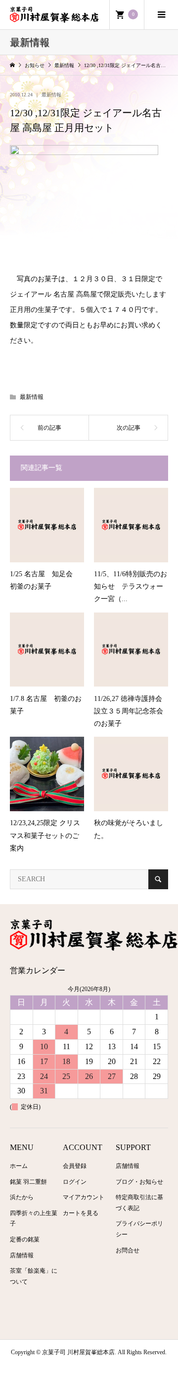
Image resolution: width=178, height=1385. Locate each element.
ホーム (19, 1165)
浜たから (22, 1197)
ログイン (75, 1181)
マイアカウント (83, 1197)
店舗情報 (22, 1255)
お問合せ (127, 1250)
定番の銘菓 (25, 1239)
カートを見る (80, 1213)
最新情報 (51, 94)
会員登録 (75, 1165)
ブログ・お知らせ (139, 1181)
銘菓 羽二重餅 (28, 1181)
